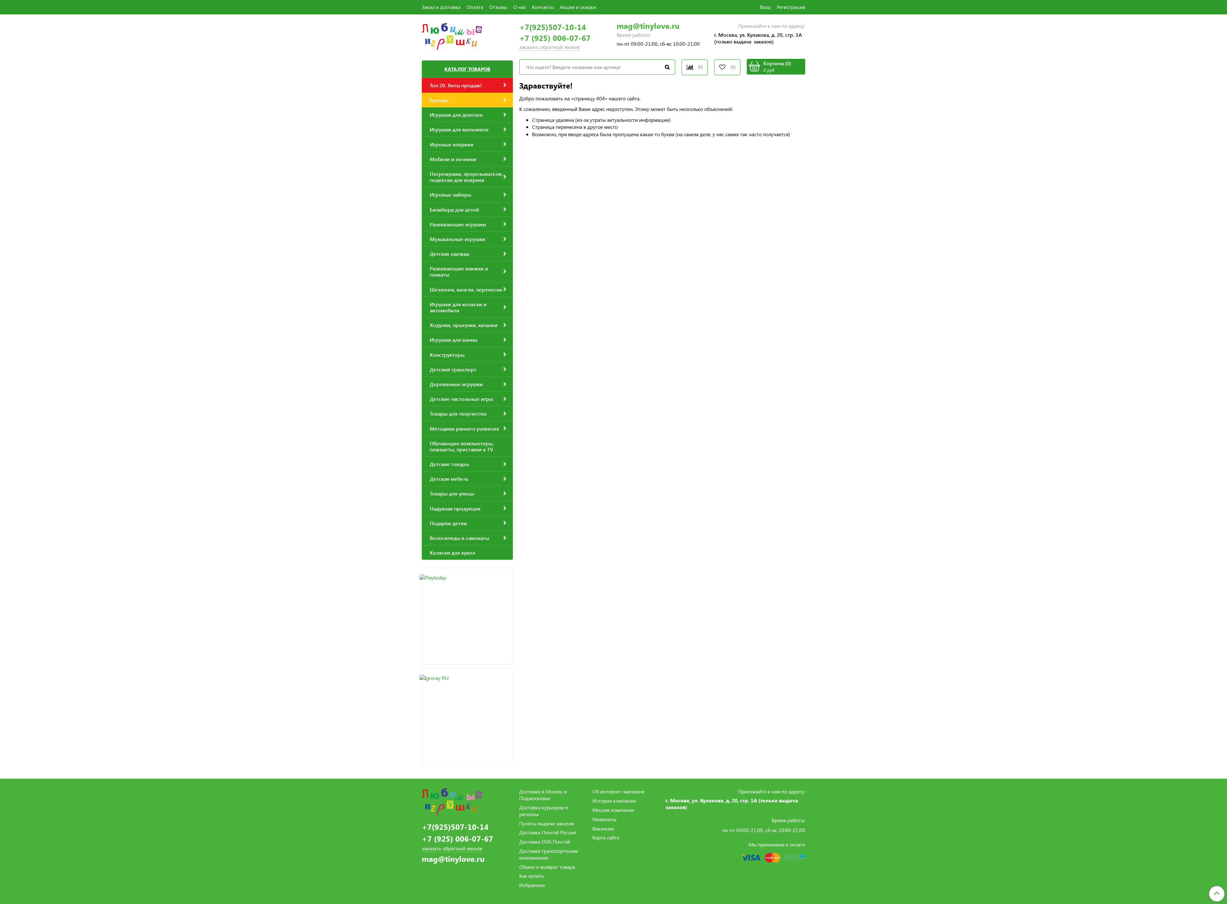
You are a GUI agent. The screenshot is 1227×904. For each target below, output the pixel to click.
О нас (519, 7)
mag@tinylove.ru (648, 26)
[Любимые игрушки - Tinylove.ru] (452, 35)
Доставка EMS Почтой (544, 841)
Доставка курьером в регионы (543, 810)
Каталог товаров (467, 69)
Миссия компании (613, 810)
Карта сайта (605, 837)
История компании (614, 800)
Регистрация (791, 7)
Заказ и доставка (441, 7)
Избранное (532, 885)
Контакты (543, 7)
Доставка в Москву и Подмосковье (543, 794)
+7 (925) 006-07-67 (554, 38)
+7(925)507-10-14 (552, 27)
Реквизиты (604, 819)
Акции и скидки (578, 7)
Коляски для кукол (452, 552)
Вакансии (603, 828)
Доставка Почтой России (547, 832)
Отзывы (498, 7)
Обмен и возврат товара (547, 866)
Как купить (531, 875)
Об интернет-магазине (618, 791)
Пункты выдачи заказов (546, 823)
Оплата (475, 7)
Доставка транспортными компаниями (548, 854)
